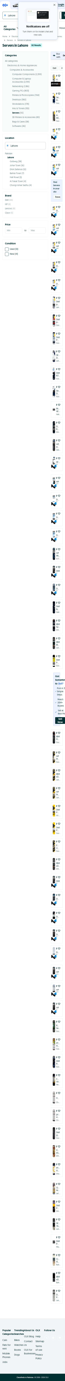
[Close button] (54, 5)
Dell (54, 68)
